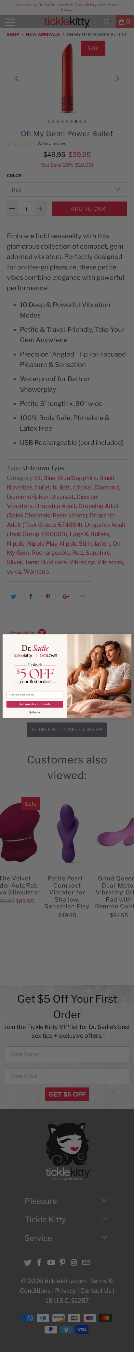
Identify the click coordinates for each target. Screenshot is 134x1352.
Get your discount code (34, 704)
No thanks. (34, 712)
